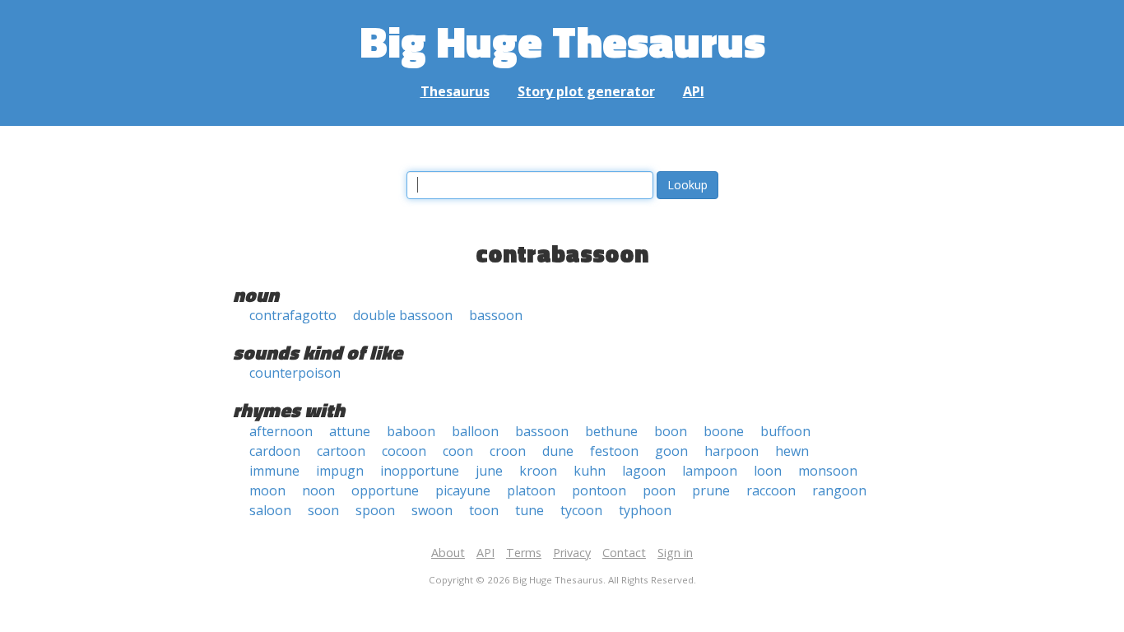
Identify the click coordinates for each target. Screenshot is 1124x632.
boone (724, 431)
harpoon (731, 451)
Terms (523, 552)
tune (529, 510)
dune (558, 451)
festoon (614, 451)
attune (349, 431)
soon (323, 510)
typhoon (645, 510)
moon (267, 490)
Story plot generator (586, 91)
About (448, 552)
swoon (432, 510)
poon (659, 490)
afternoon (281, 431)
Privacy (572, 552)
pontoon (599, 490)
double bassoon (403, 315)
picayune (462, 490)
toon (484, 510)
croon (508, 451)
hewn (792, 451)
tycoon (581, 510)
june (489, 471)
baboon (411, 431)
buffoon (785, 431)
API (693, 91)
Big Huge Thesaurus (562, 41)
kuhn (590, 471)
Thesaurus (455, 91)
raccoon (771, 490)
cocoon (404, 451)
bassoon (496, 315)
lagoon (644, 471)
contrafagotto (293, 315)
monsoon (827, 471)
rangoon (839, 490)
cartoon (341, 451)
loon (768, 471)
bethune (611, 431)
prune (711, 490)
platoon (531, 490)
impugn (340, 471)
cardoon (274, 451)
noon (318, 490)
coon (458, 451)
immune (274, 471)
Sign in (675, 552)
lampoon (709, 471)
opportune (385, 490)
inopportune (419, 471)
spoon (375, 510)
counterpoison (295, 373)
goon (671, 451)
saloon (270, 510)
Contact (624, 552)
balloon (475, 431)
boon (670, 431)
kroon (538, 471)
